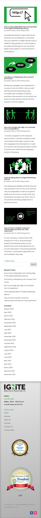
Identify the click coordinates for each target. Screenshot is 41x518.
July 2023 (7, 330)
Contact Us (8, 427)
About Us (7, 420)
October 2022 (9, 343)
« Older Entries (9, 261)
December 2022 (10, 336)
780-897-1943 (9, 399)
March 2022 (8, 368)
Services (7, 416)
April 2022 (7, 364)
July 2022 (7, 354)
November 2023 (10, 323)
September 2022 (10, 347)
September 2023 (10, 326)
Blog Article (25, 30)
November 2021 (9, 374)
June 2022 (8, 357)
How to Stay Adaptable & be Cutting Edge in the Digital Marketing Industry (20, 27)
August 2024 (9, 309)
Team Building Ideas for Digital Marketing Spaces (20, 178)
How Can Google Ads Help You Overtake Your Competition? (19, 128)
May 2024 (7, 312)
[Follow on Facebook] (31, 512)
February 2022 (9, 371)
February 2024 (9, 319)
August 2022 (8, 350)
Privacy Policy (9, 430)
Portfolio (7, 423)
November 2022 (10, 340)
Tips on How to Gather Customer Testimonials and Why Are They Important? (17, 229)
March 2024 (8, 316)
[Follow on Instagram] (35, 512)
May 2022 (7, 361)
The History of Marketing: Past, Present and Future (19, 78)
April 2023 (7, 333)
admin (8, 30)
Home (6, 413)
